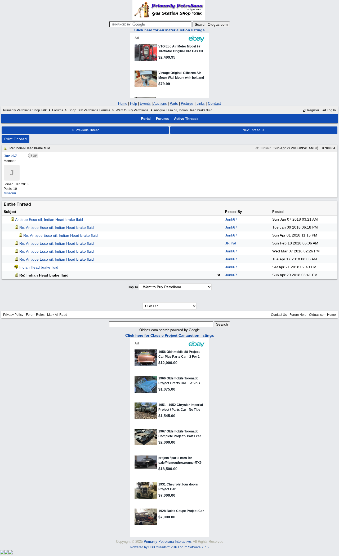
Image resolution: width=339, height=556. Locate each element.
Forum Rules (35, 315)
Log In (331, 110)
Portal (146, 119)
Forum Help (297, 315)
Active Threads (186, 119)
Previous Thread (87, 130)
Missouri (10, 193)
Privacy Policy (13, 315)
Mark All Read (57, 315)
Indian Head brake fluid (38, 267)
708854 (329, 148)
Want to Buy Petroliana (132, 110)
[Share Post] (317, 148)
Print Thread (15, 139)
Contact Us (279, 315)
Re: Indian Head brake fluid (30, 148)
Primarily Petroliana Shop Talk (25, 110)
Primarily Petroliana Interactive (167, 542)
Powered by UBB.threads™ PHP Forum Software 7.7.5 (169, 547)
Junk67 (265, 148)
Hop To (133, 287)
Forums (57, 110)
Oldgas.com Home (322, 315)
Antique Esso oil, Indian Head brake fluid (49, 219)
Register (312, 110)
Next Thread (252, 130)
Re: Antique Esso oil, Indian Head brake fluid (56, 227)
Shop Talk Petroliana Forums (89, 110)
